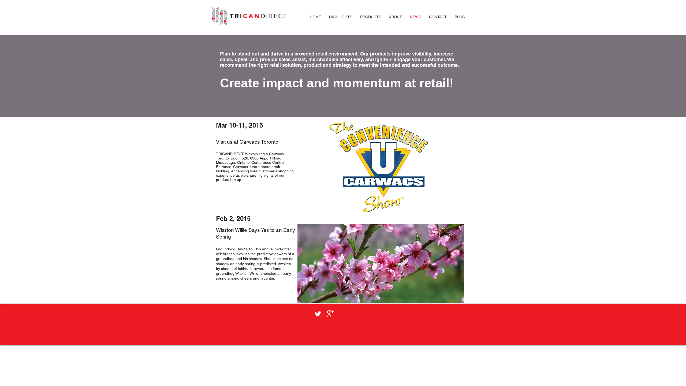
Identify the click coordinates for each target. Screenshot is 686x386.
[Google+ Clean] (330, 314)
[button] (370, 17)
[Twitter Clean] (318, 314)
